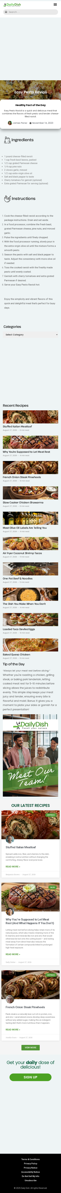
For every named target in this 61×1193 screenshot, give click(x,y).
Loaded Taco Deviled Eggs (19, 629)
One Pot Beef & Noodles (17, 578)
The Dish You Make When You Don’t (24, 603)
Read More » (13, 866)
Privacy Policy (30, 1163)
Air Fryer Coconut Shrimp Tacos (22, 553)
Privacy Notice (30, 1168)
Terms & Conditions (30, 1159)
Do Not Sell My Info (30, 1176)
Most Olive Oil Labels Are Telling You (25, 527)
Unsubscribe (30, 1180)
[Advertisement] (30, 49)
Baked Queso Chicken (16, 654)
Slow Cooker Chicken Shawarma (23, 502)
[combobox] (30, 12)
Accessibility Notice (30, 1172)
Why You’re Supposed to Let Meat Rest (26, 451)
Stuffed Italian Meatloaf (17, 426)
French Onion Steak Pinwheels (22, 477)
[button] (55, 4)
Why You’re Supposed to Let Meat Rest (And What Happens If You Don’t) (30, 921)
